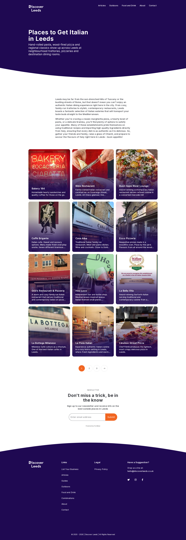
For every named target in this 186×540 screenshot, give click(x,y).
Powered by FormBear (93, 426)
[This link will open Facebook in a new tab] (142, 479)
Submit (111, 417)
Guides (64, 481)
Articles (64, 475)
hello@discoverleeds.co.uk (140, 471)
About (64, 504)
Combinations (67, 498)
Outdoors (65, 486)
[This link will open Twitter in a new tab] (128, 479)
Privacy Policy (101, 469)
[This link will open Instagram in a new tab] (135, 479)
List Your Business (69, 469)
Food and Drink (68, 492)
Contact (65, 510)
